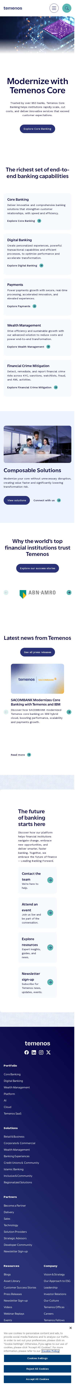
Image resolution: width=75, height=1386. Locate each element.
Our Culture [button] (51, 1300)
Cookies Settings (37, 1358)
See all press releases (37, 652)
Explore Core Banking (37, 128)
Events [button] (8, 1320)
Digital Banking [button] (13, 1081)
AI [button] (5, 1100)
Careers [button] (49, 1313)
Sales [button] (7, 1218)
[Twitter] (48, 1052)
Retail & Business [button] (14, 1136)
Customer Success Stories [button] (20, 1287)
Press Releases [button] (13, 1294)
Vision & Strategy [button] (54, 1274)
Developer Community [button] (18, 1245)
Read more (19, 755)
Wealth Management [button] (17, 1087)
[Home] (13, 8)
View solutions (16, 500)
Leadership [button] (51, 1287)
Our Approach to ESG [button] (57, 1281)
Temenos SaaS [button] (12, 1113)
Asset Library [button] (12, 1281)
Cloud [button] (7, 1107)
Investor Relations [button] (55, 1294)
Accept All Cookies (37, 1379)
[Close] (71, 1328)
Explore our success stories (37, 568)
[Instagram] (42, 1052)
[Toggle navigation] (54, 8)
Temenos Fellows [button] (54, 1320)
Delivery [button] (9, 1212)
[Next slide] (69, 712)
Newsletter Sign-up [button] (16, 1251)
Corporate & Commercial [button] (19, 1143)
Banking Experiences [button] (16, 1156)
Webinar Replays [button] (14, 1313)
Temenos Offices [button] (54, 1307)
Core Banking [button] (12, 1074)
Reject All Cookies (37, 1368)
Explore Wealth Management (25, 346)
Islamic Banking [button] (13, 1169)
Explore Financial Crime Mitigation (29, 387)
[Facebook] (27, 1052)
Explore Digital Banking (22, 265)
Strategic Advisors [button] (15, 1238)
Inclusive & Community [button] (18, 1176)
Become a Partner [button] (15, 1205)
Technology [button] (11, 1225)
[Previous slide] (6, 712)
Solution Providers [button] (15, 1231)
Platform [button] (9, 1094)
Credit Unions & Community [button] (21, 1162)
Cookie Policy (50, 1351)
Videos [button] (8, 1307)
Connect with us (44, 500)
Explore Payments (18, 306)
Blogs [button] (7, 1274)
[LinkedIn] (35, 1052)
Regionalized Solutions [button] (18, 1182)
